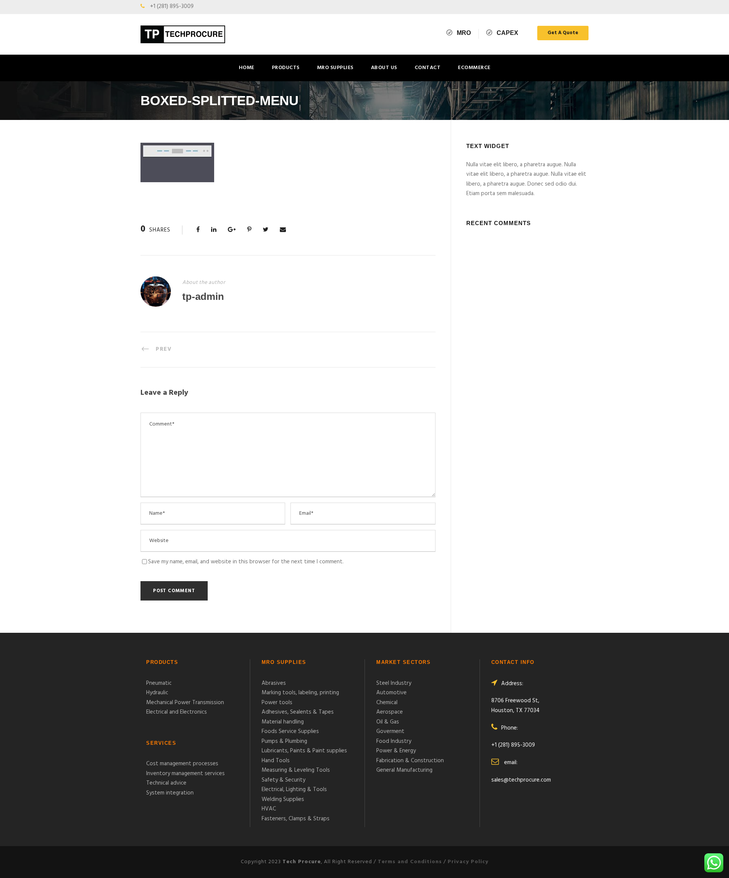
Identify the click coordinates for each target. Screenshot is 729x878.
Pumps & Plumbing (284, 741)
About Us (384, 67)
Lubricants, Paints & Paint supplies (304, 750)
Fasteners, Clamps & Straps (296, 818)
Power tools (277, 702)
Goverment (390, 731)
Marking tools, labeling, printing (300, 692)
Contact (428, 67)
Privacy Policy (468, 862)
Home (246, 67)
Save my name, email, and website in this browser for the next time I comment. (246, 561)
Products (286, 67)
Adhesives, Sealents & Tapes (298, 712)
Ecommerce (474, 67)
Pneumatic (159, 683)
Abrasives (274, 683)
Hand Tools (276, 760)
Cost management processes (182, 763)
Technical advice (166, 783)
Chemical (387, 702)
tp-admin (203, 296)
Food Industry (393, 741)
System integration (170, 793)
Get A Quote (563, 33)
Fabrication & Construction (410, 760)
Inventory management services (185, 773)
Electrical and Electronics (176, 712)
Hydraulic (157, 692)
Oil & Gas (387, 722)
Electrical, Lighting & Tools (294, 789)
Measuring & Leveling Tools (296, 770)
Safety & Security (283, 780)
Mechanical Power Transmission (185, 702)
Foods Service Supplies (290, 731)
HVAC (269, 808)
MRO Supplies (335, 67)
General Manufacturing (404, 770)
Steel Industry (393, 683)
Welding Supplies (283, 799)
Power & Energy (396, 750)
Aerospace (389, 712)
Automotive (391, 692)
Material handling (283, 722)
